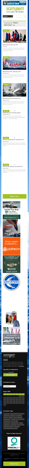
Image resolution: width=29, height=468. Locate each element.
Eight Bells (11, 417)
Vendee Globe (13, 424)
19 (10, 401)
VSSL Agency (16, 455)
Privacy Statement (7, 458)
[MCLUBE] (11, 236)
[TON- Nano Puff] (11, 326)
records (12, 421)
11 (7, 399)
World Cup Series (20, 424)
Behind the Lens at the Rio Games (12, 113)
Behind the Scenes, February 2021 (12, 98)
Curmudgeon (19, 415)
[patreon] (11, 254)
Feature (6, 30)
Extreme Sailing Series (18, 417)
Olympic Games (21, 419)
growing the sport (7, 419)
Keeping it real (14, 419)
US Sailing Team (7, 424)
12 (10, 399)
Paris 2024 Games (7, 421)
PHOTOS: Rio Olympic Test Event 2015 (13, 166)
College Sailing (6, 415)
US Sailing (21, 422)
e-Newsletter (21, 366)
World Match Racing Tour (8, 426)
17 (4, 401)
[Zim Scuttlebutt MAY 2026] (11, 344)
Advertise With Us (15, 458)
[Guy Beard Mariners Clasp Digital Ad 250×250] (11, 272)
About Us (23, 458)
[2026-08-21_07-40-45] (14, 5)
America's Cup (6, 413)
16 (23, 399)
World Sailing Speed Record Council (10, 428)
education (6, 417)
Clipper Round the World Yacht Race (17, 413)
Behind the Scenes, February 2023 (12, 71)
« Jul (4, 406)
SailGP (16, 421)
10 (4, 399)
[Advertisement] (11, 300)
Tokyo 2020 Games (14, 422)
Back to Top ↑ (14, 196)
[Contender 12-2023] (11, 290)
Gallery (6, 138)
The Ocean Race (7, 422)
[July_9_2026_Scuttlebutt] (11, 218)
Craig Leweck (12, 415)
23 (23, 401)
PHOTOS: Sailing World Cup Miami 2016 (13, 139)
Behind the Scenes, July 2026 (10, 45)
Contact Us (6, 459)
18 (7, 401)
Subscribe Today (10, 374)
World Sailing (16, 426)
